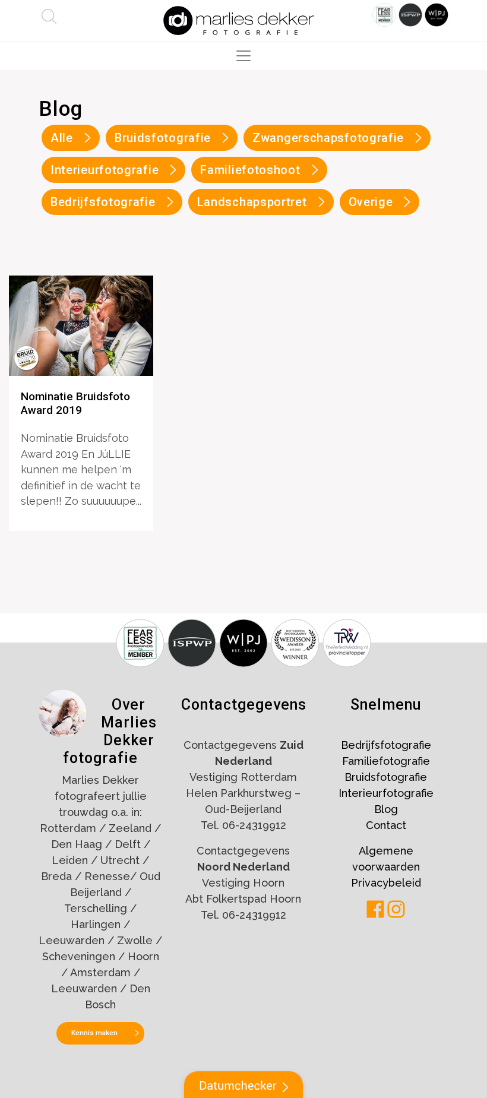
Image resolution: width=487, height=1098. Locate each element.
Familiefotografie (386, 761)
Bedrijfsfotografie (386, 745)
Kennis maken (94, 1033)
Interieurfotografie (386, 793)
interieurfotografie (104, 170)
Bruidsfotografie (163, 138)
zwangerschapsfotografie (328, 138)
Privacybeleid (386, 882)
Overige (371, 202)
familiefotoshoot (250, 170)
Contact (386, 825)
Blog (386, 809)
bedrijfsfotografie (103, 202)
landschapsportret (252, 202)
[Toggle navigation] (243, 56)
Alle (61, 138)
